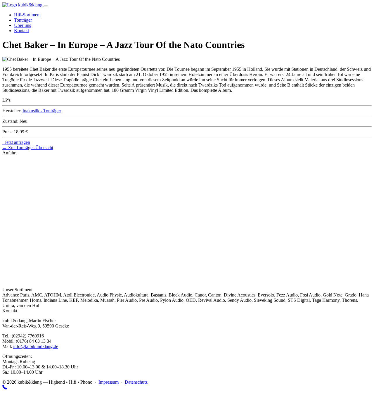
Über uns (22, 25)
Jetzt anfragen (16, 142)
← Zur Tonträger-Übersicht (27, 147)
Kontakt (21, 30)
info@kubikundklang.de (35, 346)
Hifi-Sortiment (27, 14)
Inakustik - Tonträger (41, 110)
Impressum (108, 382)
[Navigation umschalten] (46, 6)
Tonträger (23, 20)
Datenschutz (136, 382)
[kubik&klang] (23, 4)
